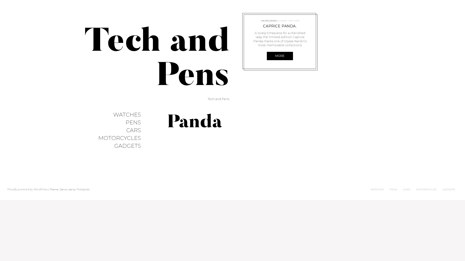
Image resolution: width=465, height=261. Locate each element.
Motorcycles (119, 138)
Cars (133, 130)
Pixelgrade (83, 189)
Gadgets (127, 146)
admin (283, 21)
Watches (127, 115)
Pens (133, 122)
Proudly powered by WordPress (27, 189)
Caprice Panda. (280, 26)
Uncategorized (269, 21)
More (280, 56)
